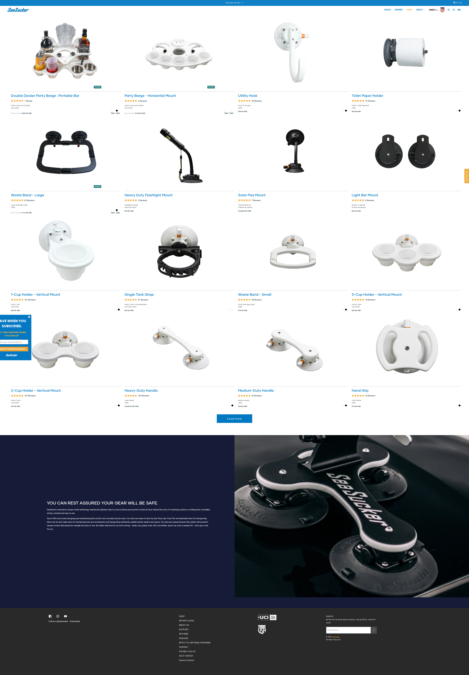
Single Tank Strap (139, 294)
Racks (387, 10)
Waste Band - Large (27, 195)
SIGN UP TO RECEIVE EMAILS (19, 349)
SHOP (182, 616)
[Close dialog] (37, 317)
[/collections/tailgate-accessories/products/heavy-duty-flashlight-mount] (179, 152)
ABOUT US (184, 625)
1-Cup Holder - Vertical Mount (35, 294)
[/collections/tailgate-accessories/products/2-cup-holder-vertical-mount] (66, 348)
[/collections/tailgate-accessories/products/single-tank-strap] (179, 252)
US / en (458, 3)
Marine (399, 10)
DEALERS (183, 638)
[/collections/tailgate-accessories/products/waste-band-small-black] (293, 252)
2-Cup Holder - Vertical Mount (36, 390)
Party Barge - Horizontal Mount (150, 95)
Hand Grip (360, 390)
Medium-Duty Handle (256, 390)
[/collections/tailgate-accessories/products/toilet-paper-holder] (407, 53)
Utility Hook (247, 95)
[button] (458, 9)
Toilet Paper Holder (367, 95)
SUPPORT (184, 629)
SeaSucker (336, 637)
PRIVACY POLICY (187, 651)
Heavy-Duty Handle (141, 390)
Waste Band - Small (254, 294)
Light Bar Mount (365, 195)
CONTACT (183, 647)
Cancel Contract (186, 660)
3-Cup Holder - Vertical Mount (377, 294)
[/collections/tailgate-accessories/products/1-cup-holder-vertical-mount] (66, 252)
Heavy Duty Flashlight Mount (149, 195)
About (419, 10)
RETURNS (183, 634)
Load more (234, 418)
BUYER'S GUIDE (186, 621)
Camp (409, 10)
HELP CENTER (186, 656)
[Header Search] (449, 10)
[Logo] (18, 10)
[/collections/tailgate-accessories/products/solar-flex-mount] (293, 152)
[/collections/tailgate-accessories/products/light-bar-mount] (407, 152)
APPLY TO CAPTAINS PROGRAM (194, 643)
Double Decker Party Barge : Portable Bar (45, 95)
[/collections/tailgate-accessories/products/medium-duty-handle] (293, 348)
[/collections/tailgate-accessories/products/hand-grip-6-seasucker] (407, 348)
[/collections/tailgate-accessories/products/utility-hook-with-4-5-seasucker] (293, 53)
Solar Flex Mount (252, 195)
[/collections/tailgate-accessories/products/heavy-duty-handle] (179, 348)
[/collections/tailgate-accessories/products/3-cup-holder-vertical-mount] (407, 252)
